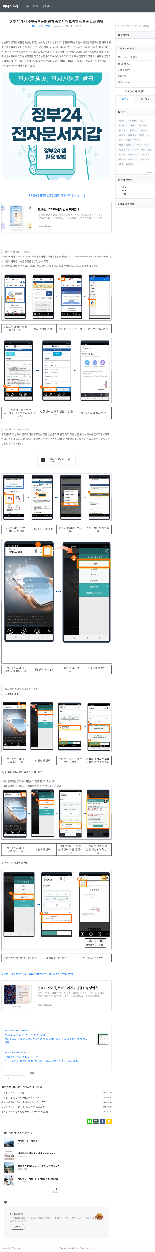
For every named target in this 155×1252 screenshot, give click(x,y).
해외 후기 (122, 76)
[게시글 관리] (21, 1079)
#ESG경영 (123, 125)
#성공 (147, 145)
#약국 (121, 140)
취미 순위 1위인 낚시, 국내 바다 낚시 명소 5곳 (23, 1102)
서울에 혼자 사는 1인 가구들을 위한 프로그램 (22, 1107)
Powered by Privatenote (11, 1248)
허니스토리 (10, 6)
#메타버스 (130, 164)
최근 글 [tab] (125, 99)
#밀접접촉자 (124, 150)
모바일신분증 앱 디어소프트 (22, 1056)
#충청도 (122, 159)
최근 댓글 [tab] (145, 99)
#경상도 (122, 121)
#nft (148, 135)
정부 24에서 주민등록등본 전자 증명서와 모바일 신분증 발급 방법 (56, 21)
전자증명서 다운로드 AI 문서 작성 (25, 1034)
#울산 (141, 121)
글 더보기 (56, 1192)
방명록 (46, 6)
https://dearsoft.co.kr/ (15, 1052)
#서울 (141, 135)
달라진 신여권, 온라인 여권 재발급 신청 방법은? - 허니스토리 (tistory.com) (37, 974)
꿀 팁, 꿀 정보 (125, 63)
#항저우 (122, 154)
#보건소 (133, 125)
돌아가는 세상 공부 (41, 26)
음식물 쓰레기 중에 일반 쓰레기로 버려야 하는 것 (24, 1111)
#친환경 (137, 140)
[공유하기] (15, 1079)
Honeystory (57, 26)
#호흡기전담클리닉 (126, 145)
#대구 (139, 145)
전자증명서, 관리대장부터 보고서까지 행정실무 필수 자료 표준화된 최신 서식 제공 (46, 1041)
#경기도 (144, 130)
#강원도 (122, 135)
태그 (35, 6)
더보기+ (150, 172)
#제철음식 (134, 130)
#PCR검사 (132, 121)
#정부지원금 (146, 150)
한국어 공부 (124, 82)
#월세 (128, 140)
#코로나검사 (133, 159)
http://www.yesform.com (16, 1030)
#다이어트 (145, 154)
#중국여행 (145, 159)
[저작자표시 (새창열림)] (110, 1075)
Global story (124, 69)
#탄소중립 (123, 130)
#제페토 (135, 150)
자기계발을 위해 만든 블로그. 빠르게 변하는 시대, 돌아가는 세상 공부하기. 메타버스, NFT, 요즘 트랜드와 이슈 (52, 1219)
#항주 (121, 164)
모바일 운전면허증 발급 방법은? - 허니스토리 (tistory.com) (56, 195)
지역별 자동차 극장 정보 (12, 1093)
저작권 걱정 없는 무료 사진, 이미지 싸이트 (21, 1097)
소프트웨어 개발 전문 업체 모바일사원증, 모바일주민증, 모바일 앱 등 (41, 1061)
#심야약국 (143, 125)
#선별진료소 (133, 154)
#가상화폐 (132, 135)
